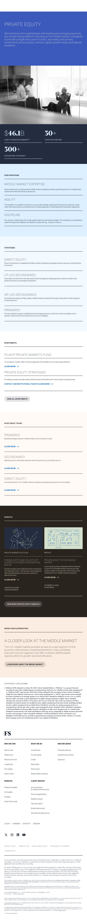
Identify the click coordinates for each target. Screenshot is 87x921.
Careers (16, 824)
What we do (8, 755)
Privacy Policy (10, 846)
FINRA (19, 894)
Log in (7, 824)
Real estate (35, 764)
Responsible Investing (39, 774)
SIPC (23, 894)
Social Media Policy (39, 846)
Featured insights (10, 787)
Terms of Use (24, 846)
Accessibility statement (60, 846)
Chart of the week (10, 801)
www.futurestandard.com (68, 869)
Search (36, 824)
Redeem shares (37, 799)
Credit (33, 759)
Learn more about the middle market (25, 664)
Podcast (7, 797)
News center (9, 774)
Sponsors (61, 759)
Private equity (36, 755)
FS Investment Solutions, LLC (12, 903)
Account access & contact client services (40, 788)
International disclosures (40, 813)
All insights (8, 792)
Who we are (8, 750)
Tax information (37, 804)
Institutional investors (66, 755)
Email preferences (38, 808)
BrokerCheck (62, 910)
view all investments (17, 399)
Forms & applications (39, 794)
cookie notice (9, 851)
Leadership (8, 764)
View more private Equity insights (23, 604)
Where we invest (10, 759)
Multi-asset (35, 769)
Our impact (8, 769)
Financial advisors (64, 750)
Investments (35, 750)
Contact (27, 824)
